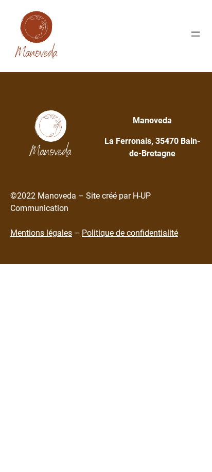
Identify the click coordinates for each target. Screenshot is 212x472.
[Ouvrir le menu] (195, 34)
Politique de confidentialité (130, 233)
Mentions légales (41, 233)
